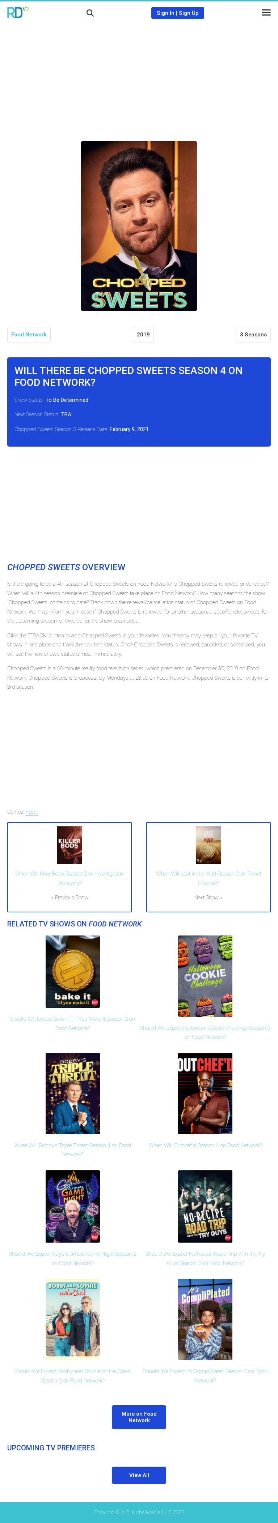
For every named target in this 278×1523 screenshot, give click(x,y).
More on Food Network (139, 1417)
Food (32, 812)
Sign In (165, 13)
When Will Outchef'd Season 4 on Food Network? (205, 1145)
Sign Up (189, 13)
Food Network (29, 334)
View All (139, 1475)
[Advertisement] (139, 78)
